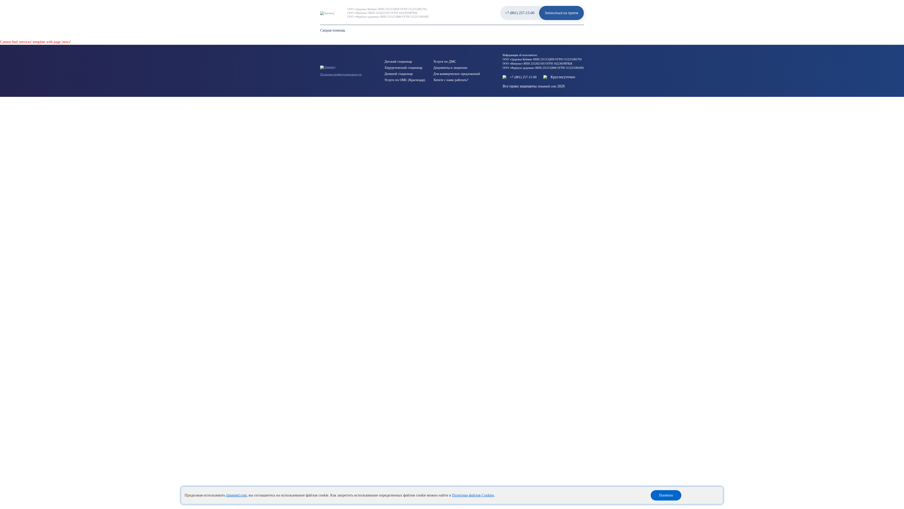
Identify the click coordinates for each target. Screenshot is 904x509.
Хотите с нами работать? (450, 80)
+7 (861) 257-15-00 (519, 13)
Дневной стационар (398, 74)
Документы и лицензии (450, 68)
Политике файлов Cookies (473, 495)
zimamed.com (236, 495)
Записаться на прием (561, 13)
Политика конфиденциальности (341, 74)
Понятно (666, 495)
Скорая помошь (332, 30)
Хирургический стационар (403, 68)
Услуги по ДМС (444, 61)
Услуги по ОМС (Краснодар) (404, 80)
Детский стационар (398, 61)
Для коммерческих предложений (456, 74)
